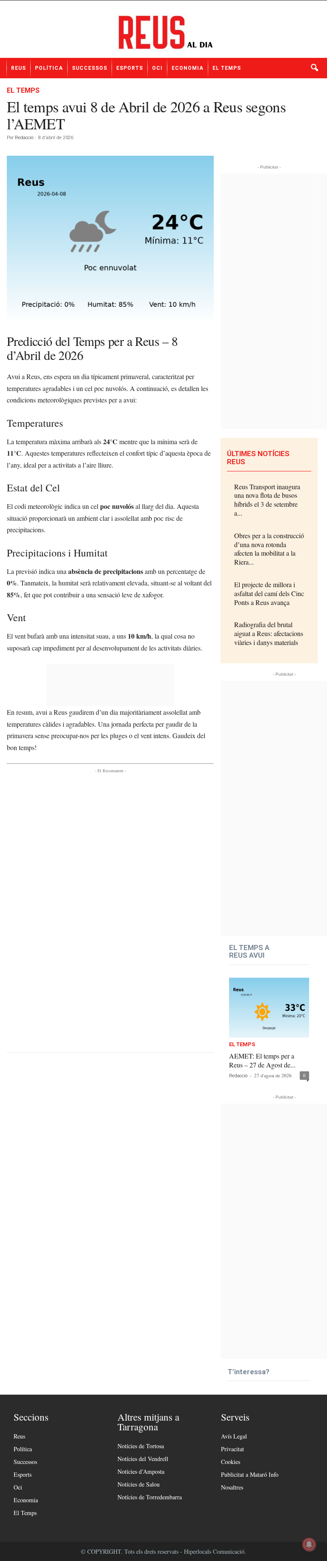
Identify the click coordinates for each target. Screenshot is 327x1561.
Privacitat (232, 1449)
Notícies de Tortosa (141, 1446)
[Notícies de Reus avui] (163, 32)
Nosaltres (232, 1487)
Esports (129, 68)
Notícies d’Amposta (141, 1471)
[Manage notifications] (309, 1544)
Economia (188, 68)
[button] (314, 68)
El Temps (226, 68)
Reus (18, 68)
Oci (157, 68)
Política (49, 68)
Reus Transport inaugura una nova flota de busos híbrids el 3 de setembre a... (267, 499)
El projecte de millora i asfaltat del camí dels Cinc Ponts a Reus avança (269, 593)
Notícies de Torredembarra (150, 1497)
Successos (89, 68)
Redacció (24, 137)
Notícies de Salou (139, 1484)
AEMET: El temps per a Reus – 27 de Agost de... (262, 1060)
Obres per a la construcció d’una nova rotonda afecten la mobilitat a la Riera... (269, 548)
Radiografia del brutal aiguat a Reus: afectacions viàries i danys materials (268, 633)
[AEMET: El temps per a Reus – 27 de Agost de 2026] (269, 1008)
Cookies (230, 1462)
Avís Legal (234, 1436)
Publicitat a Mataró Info (249, 1474)
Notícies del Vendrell (143, 1459)
